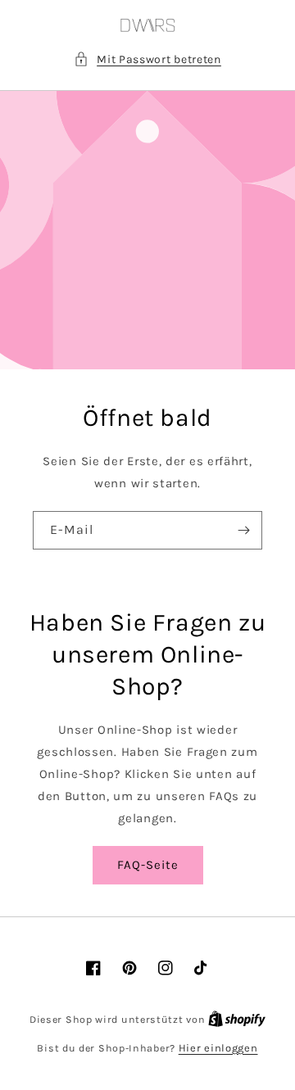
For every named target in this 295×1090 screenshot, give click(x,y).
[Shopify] (237, 1019)
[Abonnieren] (243, 530)
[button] (147, 59)
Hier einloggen (218, 1048)
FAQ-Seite (148, 864)
